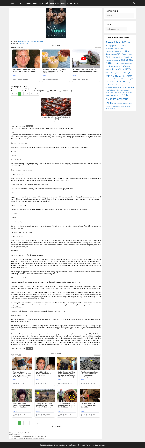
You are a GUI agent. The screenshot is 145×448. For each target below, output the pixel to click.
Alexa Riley (117, 42)
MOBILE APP (20, 3)
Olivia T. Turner (112, 90)
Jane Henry (116, 60)
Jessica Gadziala (115, 66)
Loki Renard (110, 79)
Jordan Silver (121, 69)
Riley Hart (116, 95)
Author (28, 3)
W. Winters (127, 106)
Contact (69, 3)
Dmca (76, 3)
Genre (35, 3)
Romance (40, 41)
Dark (46, 3)
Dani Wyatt (112, 48)
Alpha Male (21, 41)
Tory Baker (118, 106)
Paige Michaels (124, 90)
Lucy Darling (128, 79)
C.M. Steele (118, 46)
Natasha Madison (114, 87)
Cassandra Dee (23, 43)
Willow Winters (111, 108)
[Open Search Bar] (134, 3)
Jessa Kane (126, 63)
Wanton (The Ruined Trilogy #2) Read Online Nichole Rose (27, 438)
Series (41, 3)
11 (28, 93)
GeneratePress (100, 445)
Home (12, 3)
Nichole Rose (127, 87)
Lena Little (124, 76)
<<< (13, 93)
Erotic (63, 3)
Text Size (29, 126)
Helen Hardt (114, 57)
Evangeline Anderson (114, 51)
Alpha (52, 3)
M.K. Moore (122, 81)
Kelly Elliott (117, 73)
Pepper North (122, 92)
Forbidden (33, 41)
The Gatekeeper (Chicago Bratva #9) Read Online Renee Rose (28, 436)
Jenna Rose (115, 63)
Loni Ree (118, 79)
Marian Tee (114, 84)
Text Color (14, 126)
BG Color (22, 126)
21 (31, 93)
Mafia (57, 3)
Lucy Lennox (110, 81)
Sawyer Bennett (118, 103)
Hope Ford (124, 57)
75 (37, 93)
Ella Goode (122, 48)
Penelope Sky (111, 92)
